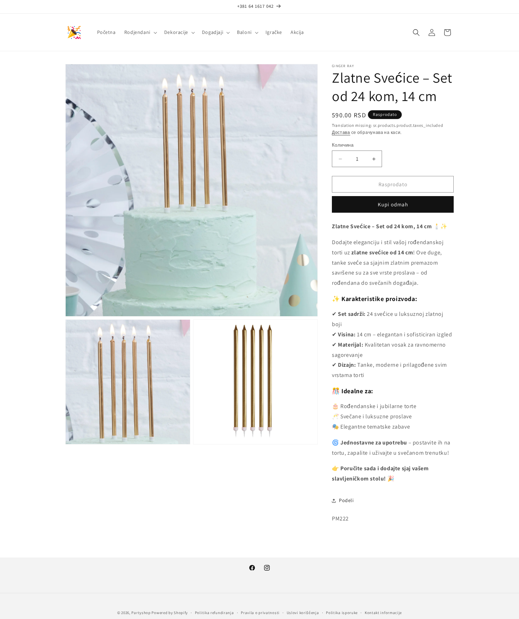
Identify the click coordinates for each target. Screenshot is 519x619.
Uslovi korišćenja (303, 612)
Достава (341, 132)
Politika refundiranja (214, 612)
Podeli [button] (346, 500)
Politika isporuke (342, 612)
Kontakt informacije (383, 612)
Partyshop (140, 612)
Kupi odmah (393, 204)
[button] (140, 32)
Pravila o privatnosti (260, 612)
